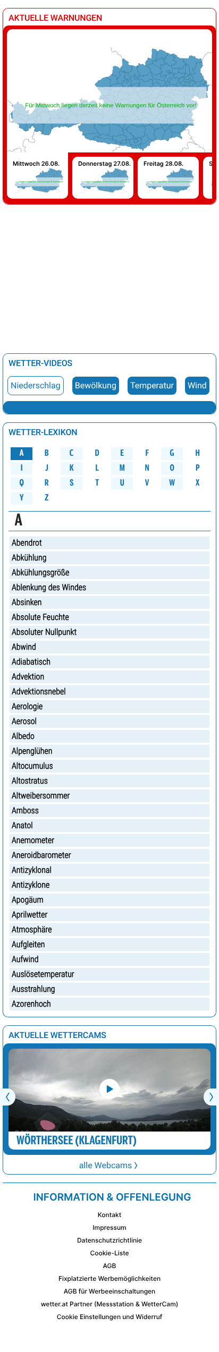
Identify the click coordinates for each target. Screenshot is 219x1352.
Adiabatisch (31, 662)
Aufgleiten (28, 944)
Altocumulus (32, 766)
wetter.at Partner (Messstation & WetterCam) (110, 1304)
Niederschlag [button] (36, 385)
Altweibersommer (41, 795)
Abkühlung (29, 557)
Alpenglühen (32, 751)
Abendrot (27, 543)
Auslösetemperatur (43, 974)
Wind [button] (197, 385)
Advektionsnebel (39, 691)
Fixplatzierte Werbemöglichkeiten (109, 1278)
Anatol (22, 825)
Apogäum (28, 900)
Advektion (28, 676)
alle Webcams (105, 1165)
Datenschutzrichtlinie (109, 1240)
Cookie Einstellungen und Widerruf (110, 1317)
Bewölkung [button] (95, 385)
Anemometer (33, 840)
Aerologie (27, 706)
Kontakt (109, 1215)
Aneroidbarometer (41, 855)
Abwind (24, 647)
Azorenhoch (31, 1004)
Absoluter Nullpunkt (44, 632)
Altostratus (30, 781)
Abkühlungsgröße (40, 572)
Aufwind (25, 959)
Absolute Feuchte (40, 617)
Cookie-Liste (109, 1253)
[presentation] (7, 1097)
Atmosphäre (32, 929)
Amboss (25, 810)
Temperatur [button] (152, 385)
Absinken (27, 602)
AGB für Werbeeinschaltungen (110, 1291)
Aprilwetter (29, 914)
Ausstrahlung (33, 989)
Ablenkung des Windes (49, 587)
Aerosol (24, 721)
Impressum (109, 1227)
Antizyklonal (32, 870)
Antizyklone (30, 885)
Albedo (23, 736)
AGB (109, 1266)
